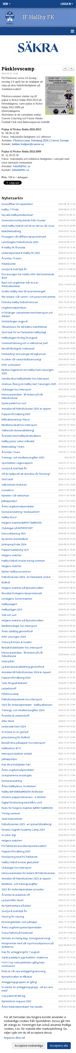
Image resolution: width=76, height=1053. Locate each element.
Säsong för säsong (13, 916)
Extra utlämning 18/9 (14, 533)
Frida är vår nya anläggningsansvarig (23, 971)
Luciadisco (8, 490)
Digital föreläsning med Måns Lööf (22, 802)
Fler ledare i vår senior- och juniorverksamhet (28, 296)
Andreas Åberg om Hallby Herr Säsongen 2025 (29, 384)
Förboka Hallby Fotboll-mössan (20, 302)
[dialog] (38, 1031)
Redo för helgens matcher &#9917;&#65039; (27, 808)
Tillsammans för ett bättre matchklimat (24, 327)
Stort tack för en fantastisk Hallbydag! (24, 332)
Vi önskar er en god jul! (15, 732)
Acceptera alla (59, 1045)
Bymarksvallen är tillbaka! (17, 976)
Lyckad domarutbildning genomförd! (23, 666)
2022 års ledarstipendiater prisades (23, 889)
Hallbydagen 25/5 (12, 609)
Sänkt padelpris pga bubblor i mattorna (25, 957)
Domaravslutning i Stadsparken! (21, 512)
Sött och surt (9, 615)
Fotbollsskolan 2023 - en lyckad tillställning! (27, 824)
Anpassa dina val (14, 1037)
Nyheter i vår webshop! (15, 495)
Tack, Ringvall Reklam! (14, 683)
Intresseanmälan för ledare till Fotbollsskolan (28, 873)
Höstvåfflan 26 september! (17, 204)
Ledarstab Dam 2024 (14, 726)
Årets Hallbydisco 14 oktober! (19, 786)
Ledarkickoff (9, 688)
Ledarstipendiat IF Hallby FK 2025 (21, 253)
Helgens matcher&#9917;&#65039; (22, 522)
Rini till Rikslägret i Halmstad (18, 348)
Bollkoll (6, 582)
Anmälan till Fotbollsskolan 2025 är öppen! (26, 408)
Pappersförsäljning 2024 (16, 677)
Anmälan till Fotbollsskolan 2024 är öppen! (26, 672)
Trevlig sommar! (11, 813)
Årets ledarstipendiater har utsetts (22, 1006)
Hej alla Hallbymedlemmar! (17, 215)
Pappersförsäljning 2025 (16, 414)
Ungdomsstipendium (14, 307)
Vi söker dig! (9, 835)
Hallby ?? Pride (10, 209)
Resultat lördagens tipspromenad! (22, 593)
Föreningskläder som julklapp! (19, 922)
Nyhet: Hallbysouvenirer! (16, 571)
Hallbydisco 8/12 (11, 748)
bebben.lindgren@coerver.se (28, 144)
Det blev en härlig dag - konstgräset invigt (26, 938)
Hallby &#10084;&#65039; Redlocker (22, 791)
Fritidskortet (9, 263)
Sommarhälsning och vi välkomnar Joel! (25, 343)
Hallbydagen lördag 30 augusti (19, 337)
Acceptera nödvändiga (29, 1045)
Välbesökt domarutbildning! (18, 430)
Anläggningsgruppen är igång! (19, 982)
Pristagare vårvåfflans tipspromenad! (24, 236)
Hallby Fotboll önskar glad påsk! (20, 862)
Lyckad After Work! (13, 900)
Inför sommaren (11, 365)
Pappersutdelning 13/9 (15, 550)
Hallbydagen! (9, 604)
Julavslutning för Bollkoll (16, 737)
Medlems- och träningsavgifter (20, 884)
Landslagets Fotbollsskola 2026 (20, 242)
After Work (8, 721)
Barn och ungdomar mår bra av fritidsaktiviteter (20, 284)
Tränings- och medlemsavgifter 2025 (23, 457)
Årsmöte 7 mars (11, 452)
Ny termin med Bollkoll (15, 539)
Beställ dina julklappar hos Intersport (23, 742)
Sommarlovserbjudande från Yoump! (23, 220)
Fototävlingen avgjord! (15, 321)
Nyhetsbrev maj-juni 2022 (16, 1001)
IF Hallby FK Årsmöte (13, 247)
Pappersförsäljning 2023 (16, 851)
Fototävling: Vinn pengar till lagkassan (24, 354)
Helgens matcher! (12, 840)
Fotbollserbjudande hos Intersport (22, 699)
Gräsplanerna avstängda (17, 775)
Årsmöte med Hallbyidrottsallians (21, 435)
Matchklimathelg (11, 231)
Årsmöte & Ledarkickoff (15, 715)
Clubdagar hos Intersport (16, 389)
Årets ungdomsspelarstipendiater (22, 927)
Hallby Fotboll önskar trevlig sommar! (23, 560)
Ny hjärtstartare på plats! (16, 905)
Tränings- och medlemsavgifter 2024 (23, 710)
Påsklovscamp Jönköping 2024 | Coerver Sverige (41, 140)
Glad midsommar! (12, 818)
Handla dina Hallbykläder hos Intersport (25, 378)
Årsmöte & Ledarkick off (16, 895)
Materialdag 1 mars (13, 446)
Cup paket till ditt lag (13, 996)
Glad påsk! (8, 661)
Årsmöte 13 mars (12, 258)
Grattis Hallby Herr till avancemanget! (23, 291)
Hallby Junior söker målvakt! (18, 441)
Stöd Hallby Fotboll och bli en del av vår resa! (28, 225)
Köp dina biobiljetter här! (16, 764)
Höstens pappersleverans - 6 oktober (24, 797)
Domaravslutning (12, 780)
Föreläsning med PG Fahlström (20, 856)
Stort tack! (7, 479)
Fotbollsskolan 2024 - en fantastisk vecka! (26, 577)
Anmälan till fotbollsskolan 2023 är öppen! (26, 878)
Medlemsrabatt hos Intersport (19, 425)
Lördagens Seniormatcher (17, 598)
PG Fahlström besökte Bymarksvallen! (24, 846)
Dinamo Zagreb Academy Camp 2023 (23, 829)
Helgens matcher (12, 555)
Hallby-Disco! (9, 517)
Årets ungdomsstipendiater (18, 506)
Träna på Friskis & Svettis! (17, 642)
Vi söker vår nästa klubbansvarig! (21, 359)
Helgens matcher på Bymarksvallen (22, 588)
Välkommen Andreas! (14, 484)
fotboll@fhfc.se (21, 166)
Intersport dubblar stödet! (17, 753)
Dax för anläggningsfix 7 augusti (21, 952)
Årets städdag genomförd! (17, 631)
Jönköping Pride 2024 (14, 544)
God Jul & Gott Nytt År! (14, 269)
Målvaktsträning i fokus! (16, 419)
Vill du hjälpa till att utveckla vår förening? (26, 473)
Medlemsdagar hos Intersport (19, 626)
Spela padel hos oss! (14, 403)
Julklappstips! (9, 501)
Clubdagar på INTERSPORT (17, 528)
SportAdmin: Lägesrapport (17, 463)
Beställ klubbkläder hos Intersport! (22, 647)
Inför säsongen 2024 (14, 636)
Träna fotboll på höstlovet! (17, 933)
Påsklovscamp (18, 69)
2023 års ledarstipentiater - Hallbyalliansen (27, 704)
